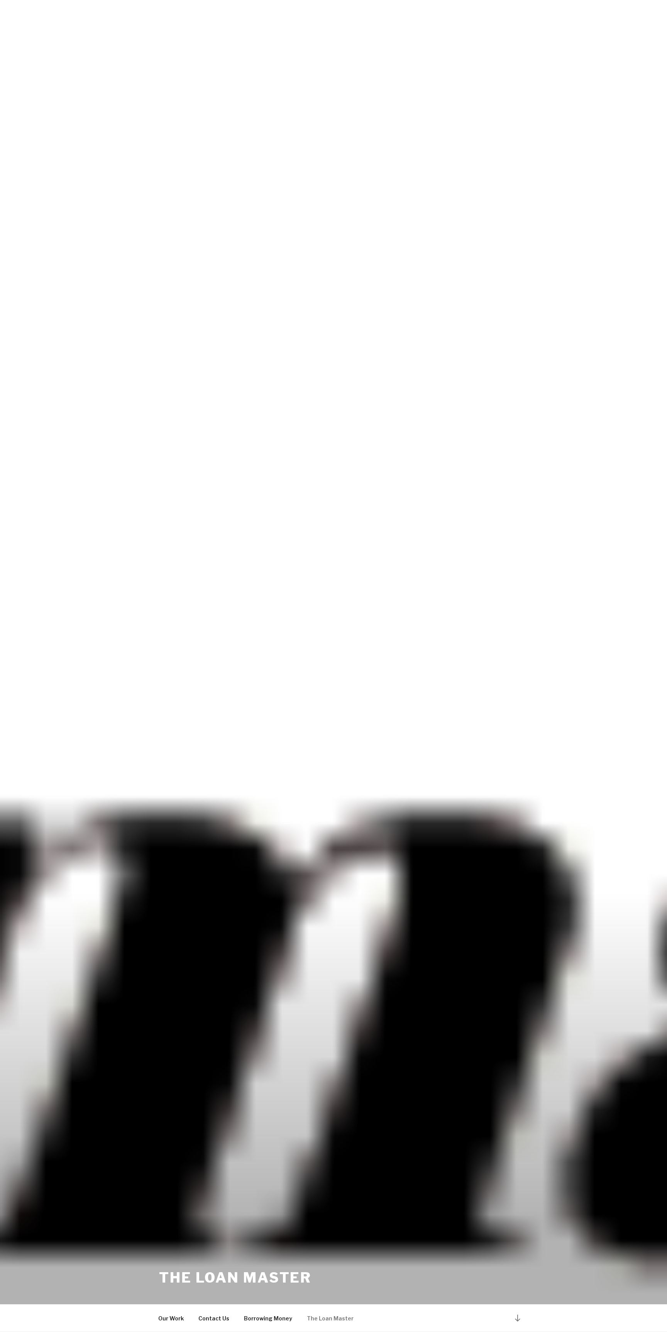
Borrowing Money (268, 1318)
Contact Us (213, 1318)
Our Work (171, 1318)
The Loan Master (235, 1277)
